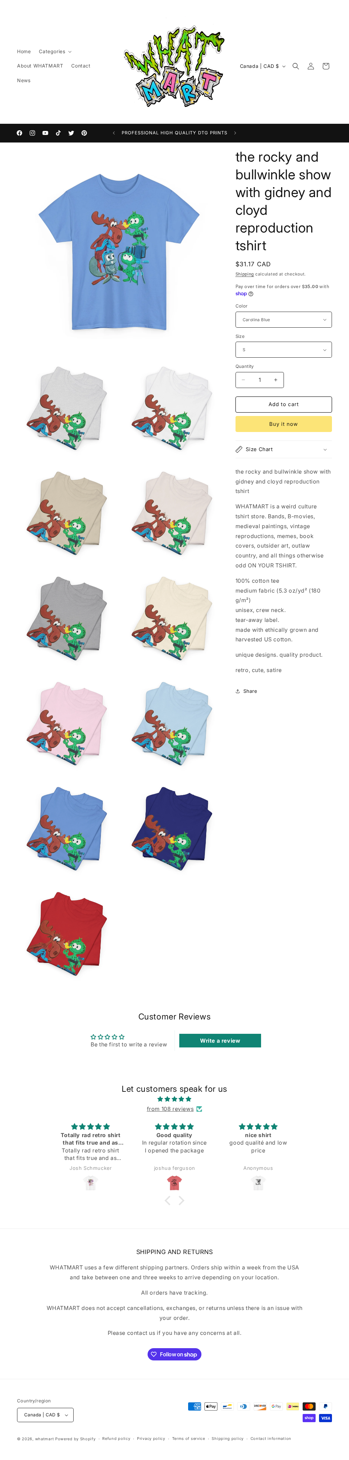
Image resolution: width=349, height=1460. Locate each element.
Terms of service (188, 1438)
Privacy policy (151, 1438)
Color (242, 306)
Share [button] (250, 691)
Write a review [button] (220, 1040)
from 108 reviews (170, 1108)
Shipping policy (228, 1438)
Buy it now (283, 424)
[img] (174, 1099)
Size (240, 336)
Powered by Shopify (75, 1438)
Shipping (245, 274)
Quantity (245, 366)
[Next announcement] (235, 132)
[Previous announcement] (113, 132)
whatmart (44, 1438)
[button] (54, 51)
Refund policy (116, 1438)
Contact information (271, 1438)
